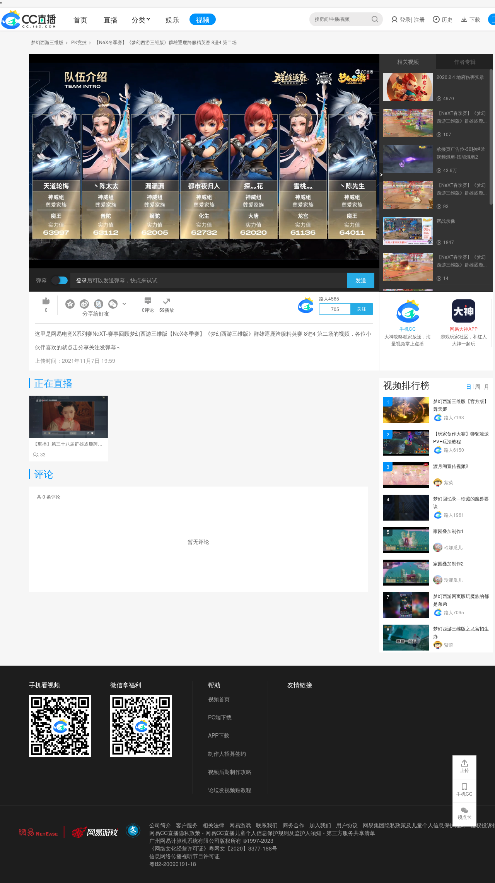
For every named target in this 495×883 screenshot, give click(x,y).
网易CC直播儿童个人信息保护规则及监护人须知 (263, 833)
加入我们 (320, 825)
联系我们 (267, 825)
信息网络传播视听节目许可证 (184, 856)
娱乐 (172, 19)
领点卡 (464, 816)
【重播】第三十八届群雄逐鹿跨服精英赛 (74, 443)
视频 (203, 19)
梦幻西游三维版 (47, 42)
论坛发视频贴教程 (229, 789)
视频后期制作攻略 (229, 771)
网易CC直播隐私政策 (174, 833)
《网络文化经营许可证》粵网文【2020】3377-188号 (213, 848)
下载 (474, 19)
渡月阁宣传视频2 (450, 466)
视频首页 (219, 699)
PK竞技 (79, 42)
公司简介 (160, 825)
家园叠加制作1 (448, 531)
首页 (80, 19)
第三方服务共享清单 (350, 833)
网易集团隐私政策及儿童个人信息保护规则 (414, 825)
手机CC (464, 793)
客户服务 (187, 825)
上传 (464, 770)
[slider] (204, 250)
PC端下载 (220, 717)
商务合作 (293, 825)
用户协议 (347, 825)
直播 (111, 19)
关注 (361, 309)
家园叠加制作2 (448, 563)
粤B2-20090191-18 (172, 864)
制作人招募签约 (227, 753)
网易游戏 (240, 825)
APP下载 (218, 735)
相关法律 (213, 825)
